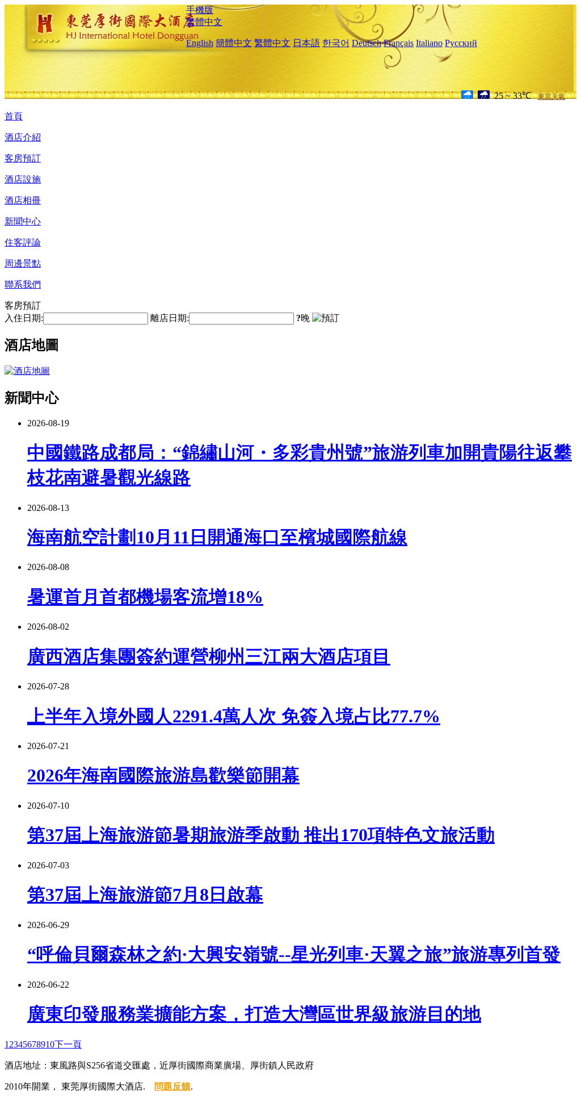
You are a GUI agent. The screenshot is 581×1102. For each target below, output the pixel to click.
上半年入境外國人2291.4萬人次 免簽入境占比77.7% (233, 716)
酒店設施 (23, 179)
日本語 (306, 43)
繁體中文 (204, 22)
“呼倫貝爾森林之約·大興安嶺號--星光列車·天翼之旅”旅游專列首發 (294, 954)
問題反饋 (172, 1086)
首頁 (14, 116)
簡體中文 (234, 43)
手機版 (199, 10)
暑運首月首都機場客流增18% (145, 597)
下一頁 (68, 1044)
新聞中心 (23, 221)
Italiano (429, 43)
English (199, 43)
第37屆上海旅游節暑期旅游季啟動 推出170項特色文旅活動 (261, 835)
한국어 (336, 43)
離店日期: (169, 318)
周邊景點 (23, 263)
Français (399, 43)
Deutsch (366, 43)
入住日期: (24, 318)
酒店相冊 (23, 200)
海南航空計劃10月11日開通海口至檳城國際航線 (217, 537)
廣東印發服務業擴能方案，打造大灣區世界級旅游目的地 (254, 1014)
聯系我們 (23, 284)
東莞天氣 (551, 97)
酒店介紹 (23, 137)
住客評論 (23, 242)
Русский (461, 43)
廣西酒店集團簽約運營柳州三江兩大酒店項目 (208, 656)
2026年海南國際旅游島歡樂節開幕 (163, 775)
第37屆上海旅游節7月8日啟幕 (145, 894)
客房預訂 (23, 158)
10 (49, 1044)
